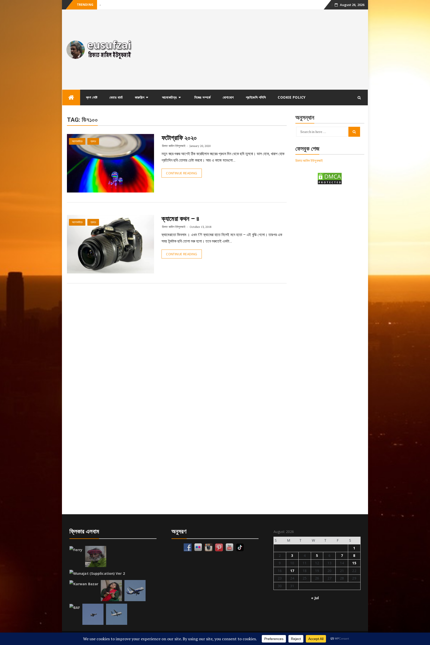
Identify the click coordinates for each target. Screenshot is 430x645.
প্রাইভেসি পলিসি (256, 97)
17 (292, 570)
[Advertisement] (253, 49)
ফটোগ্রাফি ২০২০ (179, 137)
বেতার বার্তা (116, 97)
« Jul (315, 597)
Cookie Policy (292, 97)
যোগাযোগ (228, 97)
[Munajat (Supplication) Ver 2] (97, 574)
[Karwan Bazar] (83, 584)
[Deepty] (111, 590)
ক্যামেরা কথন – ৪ (180, 218)
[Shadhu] (95, 556)
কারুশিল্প (140, 97)
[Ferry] (76, 550)
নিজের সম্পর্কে (202, 97)
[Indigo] (135, 590)
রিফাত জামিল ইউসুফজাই (173, 146)
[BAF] (74, 608)
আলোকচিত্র (169, 97)
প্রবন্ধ (93, 141)
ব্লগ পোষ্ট (92, 97)
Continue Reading (181, 173)
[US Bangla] (116, 614)
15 (354, 563)
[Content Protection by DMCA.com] (329, 178)
